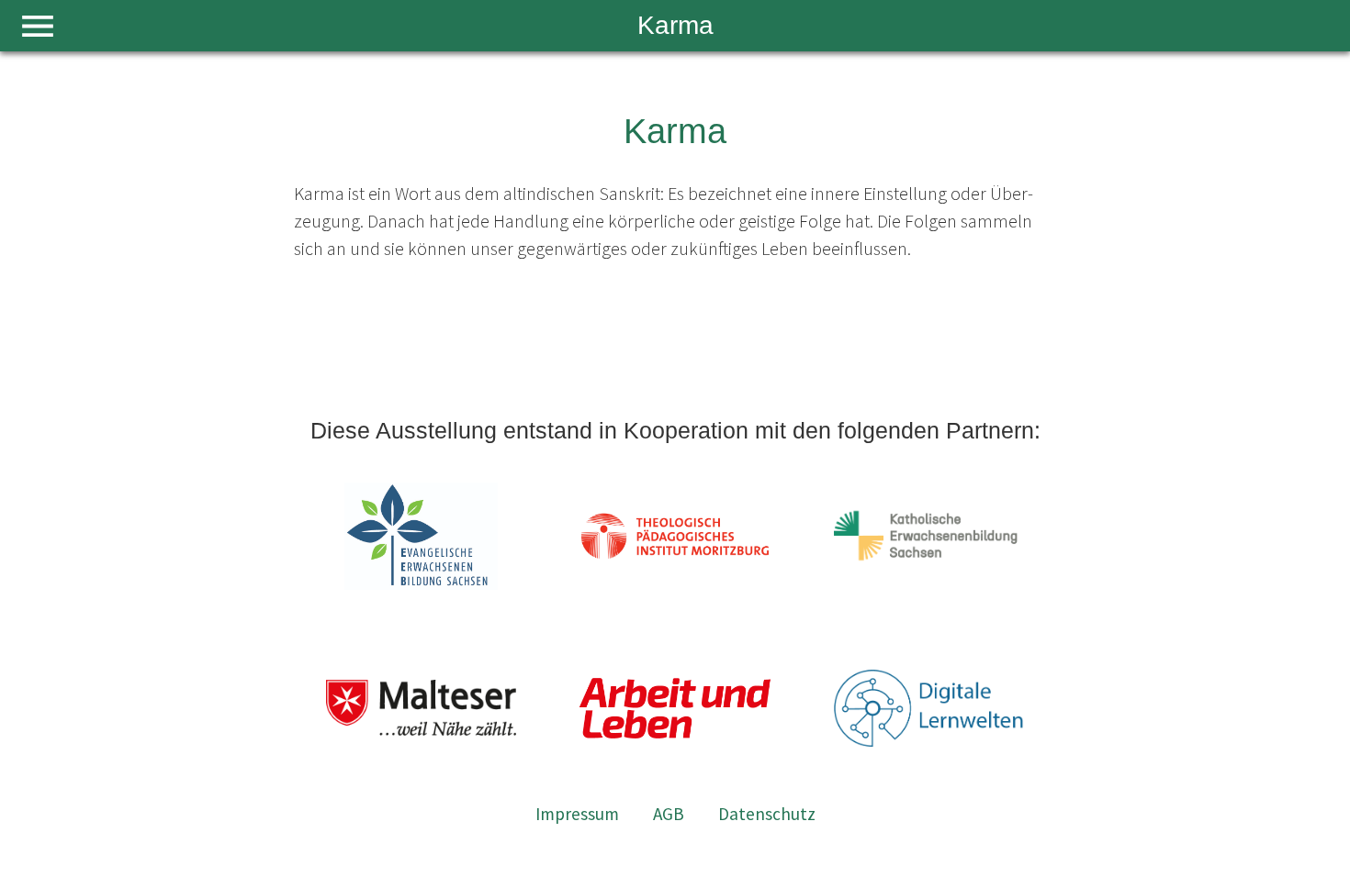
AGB (668, 814)
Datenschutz (767, 814)
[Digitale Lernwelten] (929, 708)
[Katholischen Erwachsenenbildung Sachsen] (929, 536)
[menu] (37, 27)
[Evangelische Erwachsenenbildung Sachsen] (421, 536)
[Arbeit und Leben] (675, 708)
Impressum (577, 814)
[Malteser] (421, 708)
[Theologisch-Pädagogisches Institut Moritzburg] (675, 536)
